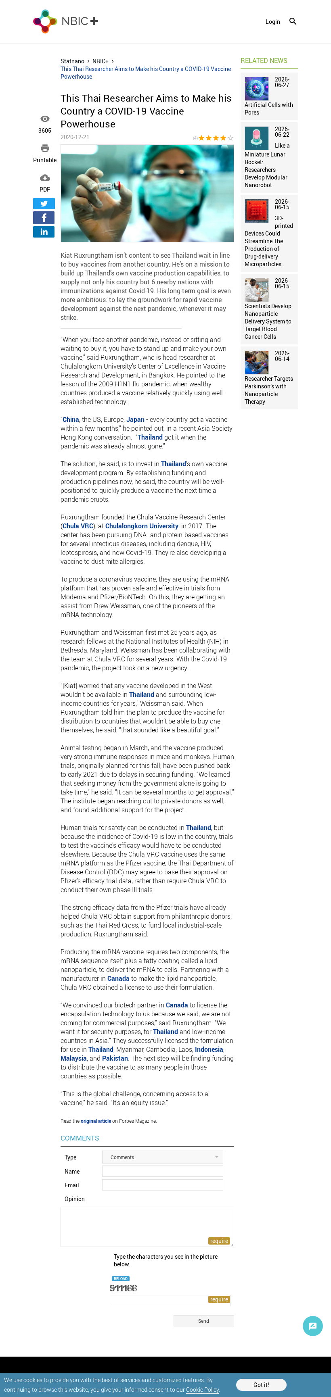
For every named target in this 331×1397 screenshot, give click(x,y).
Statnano (72, 61)
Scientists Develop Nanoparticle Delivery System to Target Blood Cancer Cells (268, 321)
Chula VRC (78, 525)
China (71, 419)
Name (72, 1171)
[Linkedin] (43, 232)
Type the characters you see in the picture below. (166, 1260)
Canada (118, 978)
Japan (135, 419)
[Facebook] (43, 217)
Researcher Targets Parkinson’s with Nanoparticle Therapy (269, 390)
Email (72, 1185)
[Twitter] (44, 203)
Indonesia (209, 1049)
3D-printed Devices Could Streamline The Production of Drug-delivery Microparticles (269, 241)
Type (70, 1157)
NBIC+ (100, 61)
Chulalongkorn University (141, 525)
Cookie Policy (202, 1389)
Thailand (150, 437)
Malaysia (74, 1058)
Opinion (75, 1199)
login (273, 22)
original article (96, 1121)
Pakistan (115, 1058)
